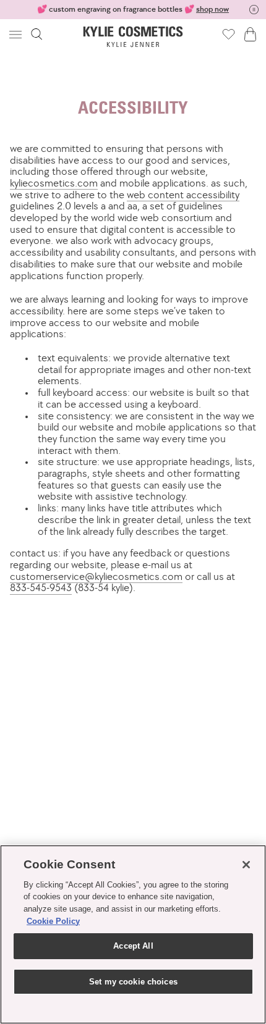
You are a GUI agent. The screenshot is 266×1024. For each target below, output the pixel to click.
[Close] (246, 864)
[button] (16, 34)
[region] (133, 934)
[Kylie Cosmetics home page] (133, 37)
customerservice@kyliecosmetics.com (96, 576)
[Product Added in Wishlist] (229, 34)
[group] (133, 9)
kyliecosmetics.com (54, 183)
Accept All (133, 946)
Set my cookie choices (133, 981)
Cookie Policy (53, 921)
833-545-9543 (41, 587)
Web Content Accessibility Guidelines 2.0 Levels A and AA (124, 200)
